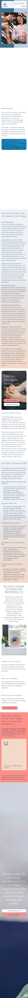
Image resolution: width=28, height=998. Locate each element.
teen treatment (9, 732)
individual (17, 730)
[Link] (14, 754)
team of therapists (10, 728)
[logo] (5, 4)
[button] (23, 6)
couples (23, 730)
